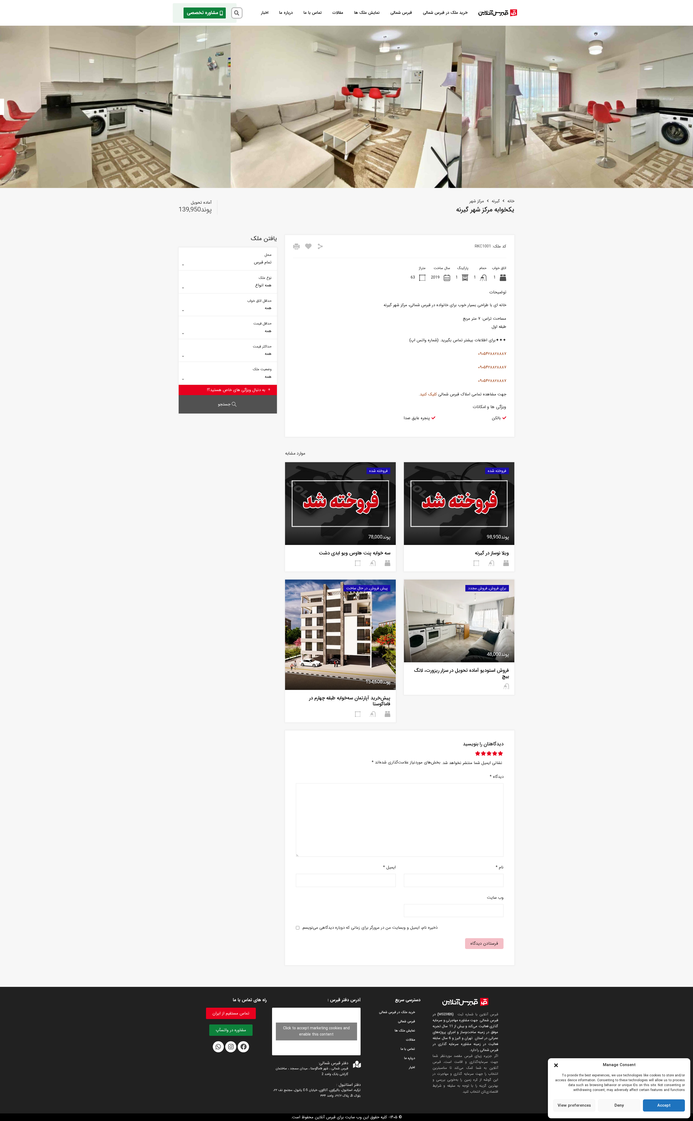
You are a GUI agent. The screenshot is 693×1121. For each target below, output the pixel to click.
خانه (510, 201)
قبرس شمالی (401, 12)
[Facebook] (243, 1046)
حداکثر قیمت (262, 346)
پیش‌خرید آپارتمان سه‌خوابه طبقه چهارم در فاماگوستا (349, 701)
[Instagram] (230, 1046)
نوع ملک (265, 277)
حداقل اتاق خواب (259, 300)
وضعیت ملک (262, 369)
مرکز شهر (476, 201)
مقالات (337, 12)
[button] (556, 1065)
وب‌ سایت (495, 897)
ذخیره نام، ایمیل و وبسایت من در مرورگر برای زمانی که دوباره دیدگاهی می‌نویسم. (369, 927)
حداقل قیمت (262, 323)
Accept (664, 1105)
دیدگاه (497, 776)
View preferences (574, 1105)
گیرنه (496, 201)
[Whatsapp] (218, 1046)
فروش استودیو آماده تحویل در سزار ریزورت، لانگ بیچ (461, 673)
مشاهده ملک (459, 528)
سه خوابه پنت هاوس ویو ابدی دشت (354, 553)
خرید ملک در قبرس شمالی (445, 12)
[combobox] (228, 265)
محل (268, 254)
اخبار (264, 12)
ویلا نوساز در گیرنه (492, 553)
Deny (619, 1105)
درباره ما (286, 12)
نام (500, 867)
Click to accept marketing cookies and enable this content (316, 1031)
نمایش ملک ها (367, 12)
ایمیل (389, 867)
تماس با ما (312, 12)
